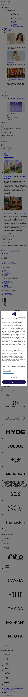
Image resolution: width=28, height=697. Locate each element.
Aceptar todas (14, 382)
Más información (7, 370)
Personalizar (14, 377)
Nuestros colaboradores (8, 373)
